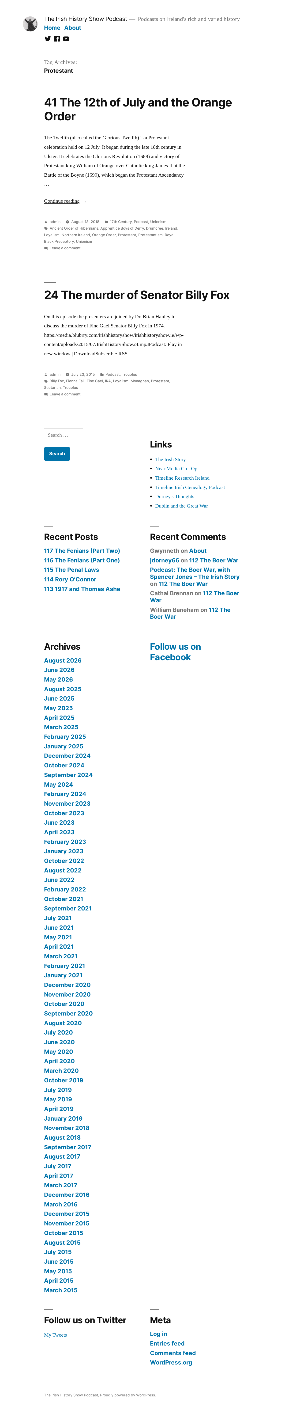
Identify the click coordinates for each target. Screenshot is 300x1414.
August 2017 (62, 1156)
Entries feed (167, 1343)
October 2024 (64, 765)
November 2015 (67, 1223)
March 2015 (61, 1290)
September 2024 (68, 774)
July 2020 (58, 1032)
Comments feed (173, 1353)
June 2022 (59, 879)
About (72, 27)
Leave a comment (65, 248)
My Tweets (55, 1335)
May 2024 (58, 784)
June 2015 (59, 1261)
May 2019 (58, 1099)
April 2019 (59, 1108)
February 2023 (65, 841)
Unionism (158, 222)
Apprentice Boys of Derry (122, 228)
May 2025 (58, 708)
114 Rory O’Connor (70, 579)
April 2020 (59, 1061)
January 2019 (63, 1118)
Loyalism (52, 235)
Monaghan (140, 381)
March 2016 (61, 1204)
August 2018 (62, 1137)
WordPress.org (171, 1362)
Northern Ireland (76, 235)
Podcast (141, 222)
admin (55, 222)
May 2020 (58, 1051)
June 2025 (59, 698)
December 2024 (67, 755)
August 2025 (63, 689)
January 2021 (63, 975)
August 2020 (63, 1023)
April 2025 (59, 717)
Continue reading (65, 201)
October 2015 (63, 1232)
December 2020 (67, 984)
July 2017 (57, 1166)
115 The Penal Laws (71, 569)
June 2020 (59, 1042)
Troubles (129, 374)
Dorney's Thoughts (174, 496)
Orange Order (104, 235)
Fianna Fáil (75, 381)
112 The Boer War (213, 560)
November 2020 (67, 994)
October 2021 (63, 898)
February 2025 (65, 736)
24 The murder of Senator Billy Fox (136, 295)
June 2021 (59, 927)
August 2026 (63, 660)
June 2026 (59, 669)
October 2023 (64, 813)
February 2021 (64, 965)
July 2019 (58, 1089)
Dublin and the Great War (181, 506)
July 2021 (58, 917)
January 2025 (63, 746)
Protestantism (150, 235)
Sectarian (52, 387)
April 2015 (59, 1280)
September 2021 (68, 908)
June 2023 (59, 822)
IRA (108, 381)
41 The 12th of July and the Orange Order (138, 109)
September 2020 (68, 1013)
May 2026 (58, 679)
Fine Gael (95, 381)
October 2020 (64, 1003)
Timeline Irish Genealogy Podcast (190, 487)
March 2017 (60, 1185)
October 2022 (64, 860)
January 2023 (63, 851)
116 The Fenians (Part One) (82, 560)
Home (52, 27)
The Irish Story (170, 459)
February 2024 (65, 793)
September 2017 (67, 1147)
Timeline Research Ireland (182, 478)
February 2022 (65, 889)
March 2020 (61, 1070)
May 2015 (58, 1271)
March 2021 (61, 956)
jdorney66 (164, 560)
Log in (158, 1333)
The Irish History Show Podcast (85, 18)
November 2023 (67, 803)
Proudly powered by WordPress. (128, 1395)
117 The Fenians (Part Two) (82, 550)
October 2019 (63, 1080)
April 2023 (59, 832)
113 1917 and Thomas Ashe (82, 588)
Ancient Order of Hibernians (74, 228)
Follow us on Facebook (175, 651)
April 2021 (59, 946)
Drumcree (154, 228)
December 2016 (67, 1194)
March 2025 (61, 727)
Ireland (171, 228)
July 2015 (58, 1251)
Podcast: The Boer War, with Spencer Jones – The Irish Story (195, 573)
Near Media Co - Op (176, 468)
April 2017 (58, 1175)
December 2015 (67, 1213)
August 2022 (63, 870)
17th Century (121, 222)
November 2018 (67, 1127)
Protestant (127, 235)
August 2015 (62, 1242)
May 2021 (58, 937)
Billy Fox (57, 381)
